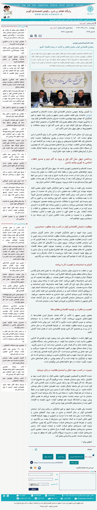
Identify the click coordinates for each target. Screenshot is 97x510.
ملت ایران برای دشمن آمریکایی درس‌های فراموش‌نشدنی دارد (13, 182)
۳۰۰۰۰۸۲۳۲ (22, 496)
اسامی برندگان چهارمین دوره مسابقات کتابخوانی (13, 379)
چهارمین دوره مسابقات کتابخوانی (14, 345)
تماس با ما (17, 5)
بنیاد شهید (60, 456)
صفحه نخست (79, 5)
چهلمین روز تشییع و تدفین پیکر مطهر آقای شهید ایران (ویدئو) (13, 115)
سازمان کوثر (48, 456)
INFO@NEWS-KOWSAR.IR (85, 499)
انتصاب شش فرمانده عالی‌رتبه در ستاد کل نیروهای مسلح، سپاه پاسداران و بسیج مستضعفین (13, 122)
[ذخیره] (36, 36)
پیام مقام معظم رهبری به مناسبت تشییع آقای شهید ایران (13, 202)
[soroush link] (31, 468)
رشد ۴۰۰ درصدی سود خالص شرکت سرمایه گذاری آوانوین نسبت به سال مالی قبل (13, 157)
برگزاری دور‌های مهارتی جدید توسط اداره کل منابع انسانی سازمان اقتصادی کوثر (13, 166)
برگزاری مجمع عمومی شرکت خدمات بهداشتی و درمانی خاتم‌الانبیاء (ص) (13, 59)
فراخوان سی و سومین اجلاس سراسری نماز (13, 217)
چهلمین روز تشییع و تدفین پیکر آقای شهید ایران (13, 108)
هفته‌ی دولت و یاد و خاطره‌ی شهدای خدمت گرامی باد (13, 42)
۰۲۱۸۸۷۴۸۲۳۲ (51, 496)
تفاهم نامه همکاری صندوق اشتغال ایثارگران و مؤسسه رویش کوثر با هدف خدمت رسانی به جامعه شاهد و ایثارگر (13, 83)
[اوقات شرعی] (62, 498)
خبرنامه (89, 449)
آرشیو (28, 5)
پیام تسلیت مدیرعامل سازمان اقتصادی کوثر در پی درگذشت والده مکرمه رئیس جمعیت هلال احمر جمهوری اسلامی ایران (13, 278)
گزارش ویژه (53, 28)
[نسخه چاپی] (31, 36)
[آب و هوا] (50, 498)
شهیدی (89, 115)
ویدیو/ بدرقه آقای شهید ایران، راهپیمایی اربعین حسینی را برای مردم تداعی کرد (13, 210)
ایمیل (56, 479)
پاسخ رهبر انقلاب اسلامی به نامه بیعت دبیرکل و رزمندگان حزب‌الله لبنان (13, 174)
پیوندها (24, 5)
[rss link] (8, 496)
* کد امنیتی (54, 484)
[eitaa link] (35, 468)
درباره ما (34, 5)
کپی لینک (74, 462)
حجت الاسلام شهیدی (76, 456)
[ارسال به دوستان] (40, 36)
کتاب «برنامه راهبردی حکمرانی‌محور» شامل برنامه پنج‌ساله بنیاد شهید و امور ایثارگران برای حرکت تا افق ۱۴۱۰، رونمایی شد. (13, 133)
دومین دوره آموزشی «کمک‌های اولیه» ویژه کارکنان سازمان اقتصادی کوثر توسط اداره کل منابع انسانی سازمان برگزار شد (61, 20)
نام (57, 474)
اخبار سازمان (61, 28)
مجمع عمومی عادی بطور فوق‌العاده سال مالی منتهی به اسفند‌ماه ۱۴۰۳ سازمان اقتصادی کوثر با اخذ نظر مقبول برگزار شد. (13, 298)
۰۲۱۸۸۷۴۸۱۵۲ (37, 496)
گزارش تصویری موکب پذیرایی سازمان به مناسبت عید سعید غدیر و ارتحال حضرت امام (13, 360)
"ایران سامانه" (44, 506)
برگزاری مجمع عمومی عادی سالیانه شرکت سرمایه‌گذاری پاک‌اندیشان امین (13, 50)
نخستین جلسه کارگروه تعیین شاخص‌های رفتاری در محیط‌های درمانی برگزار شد (13, 325)
